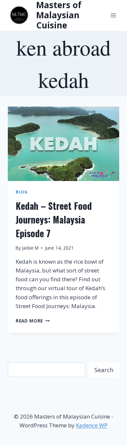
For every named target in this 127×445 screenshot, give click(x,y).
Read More (33, 321)
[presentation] (63, 144)
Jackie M (30, 248)
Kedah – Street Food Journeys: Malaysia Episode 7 (54, 219)
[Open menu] (113, 15)
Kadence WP (91, 425)
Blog (21, 191)
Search (103, 370)
